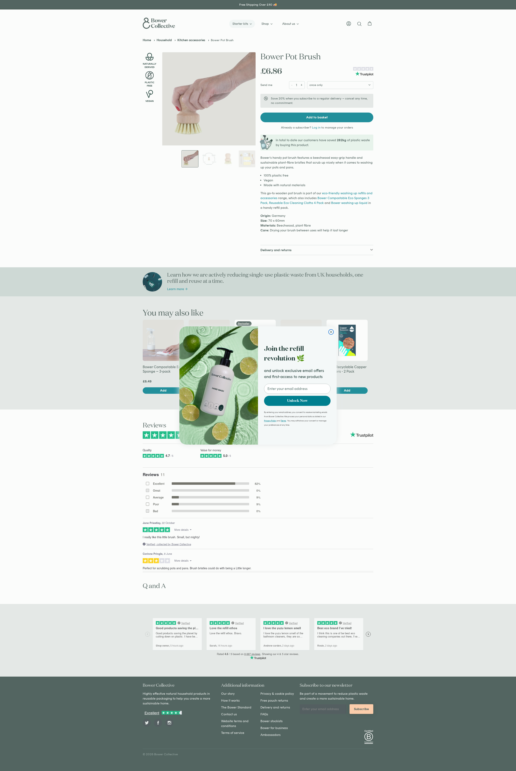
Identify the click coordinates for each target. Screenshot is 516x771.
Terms (283, 420)
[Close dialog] (331, 331)
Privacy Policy (270, 420)
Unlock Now (297, 401)
